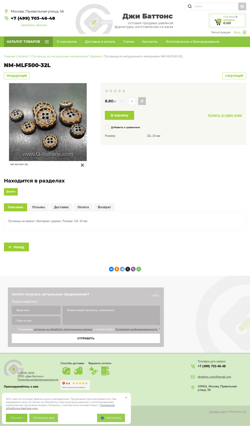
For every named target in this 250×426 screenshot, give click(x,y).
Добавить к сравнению (125, 127)
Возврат (104, 207)
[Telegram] (122, 269)
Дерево (10, 191)
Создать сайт (217, 411)
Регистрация (220, 32)
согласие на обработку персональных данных (63, 329)
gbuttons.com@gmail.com (214, 376)
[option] (48, 125)
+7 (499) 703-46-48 (33, 18)
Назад (19, 247)
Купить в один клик (225, 115)
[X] (127, 269)
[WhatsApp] (138, 269)
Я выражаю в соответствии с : (89, 329)
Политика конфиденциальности (38, 379)
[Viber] (133, 269)
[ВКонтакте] (111, 269)
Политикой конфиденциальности (136, 329)
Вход (237, 32)
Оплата (83, 207)
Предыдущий (17, 76)
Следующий (234, 76)
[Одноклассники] (116, 269)
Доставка (61, 207)
